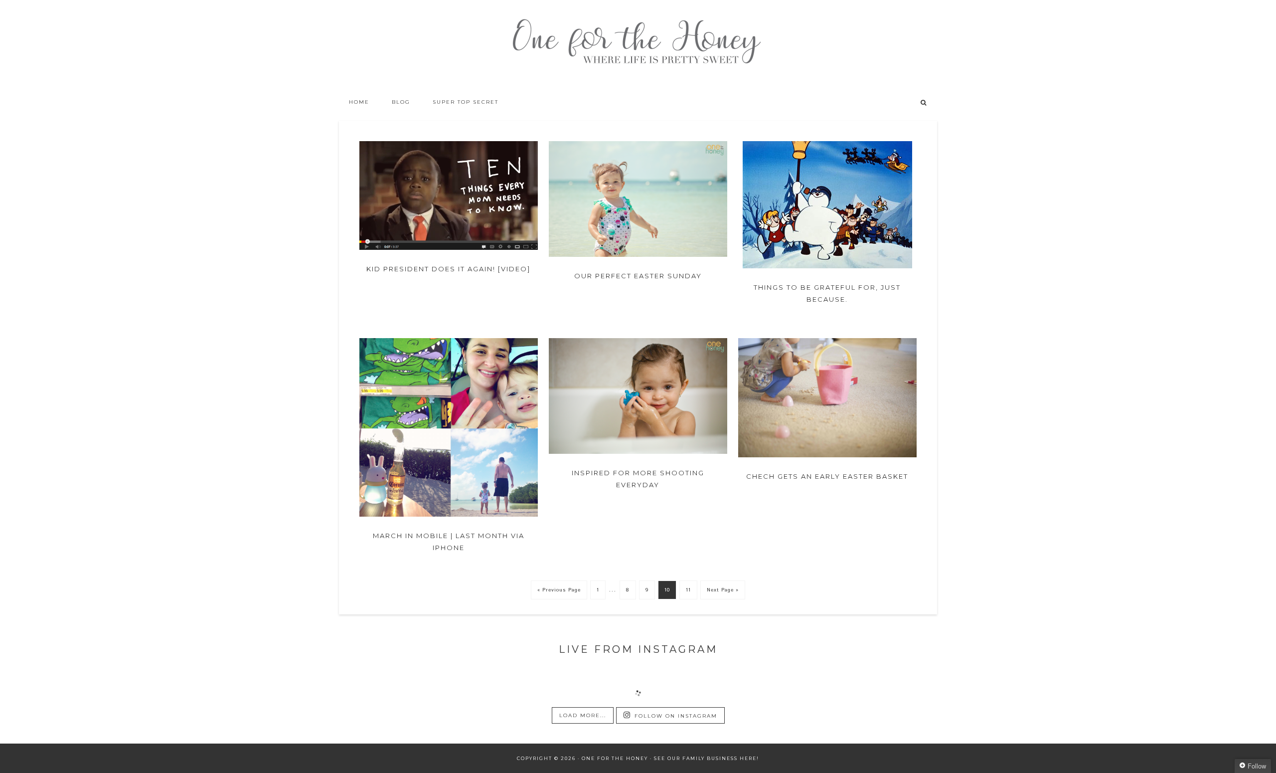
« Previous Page (559, 589)
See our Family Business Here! (706, 758)
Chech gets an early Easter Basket (827, 476)
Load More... (582, 715)
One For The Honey (638, 44)
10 (667, 589)
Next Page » (723, 589)
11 (688, 589)
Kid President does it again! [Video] (448, 269)
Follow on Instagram (676, 716)
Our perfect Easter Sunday (638, 276)
